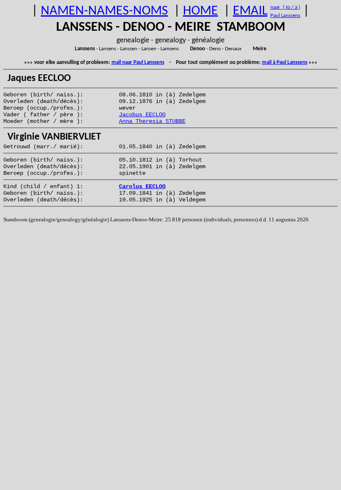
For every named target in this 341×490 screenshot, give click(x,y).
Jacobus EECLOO (142, 114)
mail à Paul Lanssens (284, 62)
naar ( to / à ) (285, 7)
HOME (200, 11)
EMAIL (250, 11)
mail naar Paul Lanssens (137, 62)
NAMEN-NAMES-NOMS (104, 11)
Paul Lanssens (285, 15)
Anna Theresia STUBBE (152, 121)
